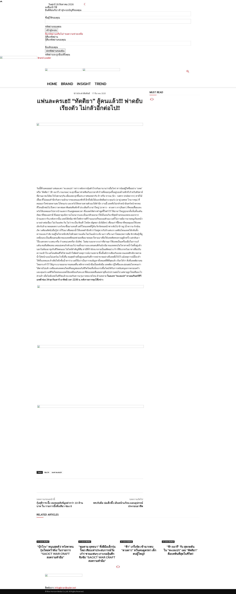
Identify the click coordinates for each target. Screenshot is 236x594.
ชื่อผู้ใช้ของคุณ (52, 17)
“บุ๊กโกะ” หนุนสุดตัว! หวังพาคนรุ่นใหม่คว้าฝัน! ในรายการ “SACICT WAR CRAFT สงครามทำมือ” (55, 552)
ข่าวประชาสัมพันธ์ (82, 93)
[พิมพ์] (64, 116)
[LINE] (52, 116)
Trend (100, 84)
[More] (71, 116)
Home (52, 84)
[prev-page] (151, 99)
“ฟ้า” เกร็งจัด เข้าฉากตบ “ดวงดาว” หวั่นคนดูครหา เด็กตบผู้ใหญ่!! (138, 550)
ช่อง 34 (46, 472)
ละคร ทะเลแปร (57, 472)
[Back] (84, 4)
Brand (67, 84)
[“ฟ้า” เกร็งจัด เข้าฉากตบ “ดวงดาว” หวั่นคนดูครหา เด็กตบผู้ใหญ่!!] (139, 531)
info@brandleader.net (65, 587)
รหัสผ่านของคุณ (53, 26)
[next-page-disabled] (153, 99)
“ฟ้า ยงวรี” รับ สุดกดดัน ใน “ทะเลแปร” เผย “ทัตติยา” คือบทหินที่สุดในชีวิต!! (180, 550)
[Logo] (64, 70)
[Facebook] (39, 116)
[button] (187, 71)
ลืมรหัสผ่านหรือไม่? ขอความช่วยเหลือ (64, 33)
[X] (45, 116)
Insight (84, 84)
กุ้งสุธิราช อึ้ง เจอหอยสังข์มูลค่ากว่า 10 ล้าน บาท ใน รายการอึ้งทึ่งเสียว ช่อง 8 (60, 504)
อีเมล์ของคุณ (51, 47)
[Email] (58, 116)
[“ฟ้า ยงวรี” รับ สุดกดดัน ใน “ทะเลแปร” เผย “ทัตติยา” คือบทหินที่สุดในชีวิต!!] (181, 531)
